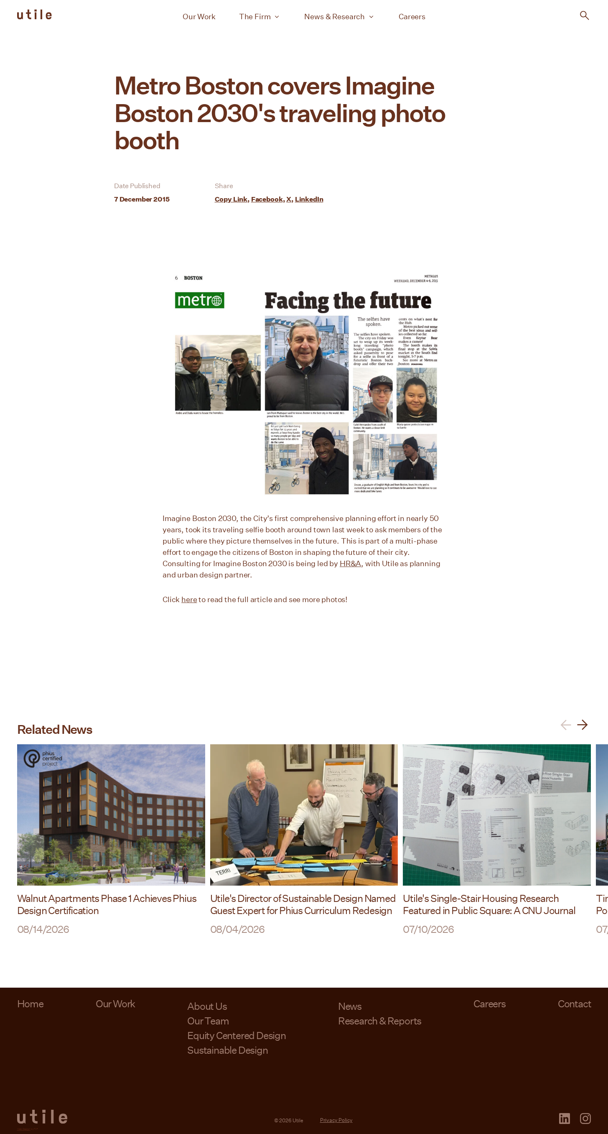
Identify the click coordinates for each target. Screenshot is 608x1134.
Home (30, 1003)
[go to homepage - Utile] (42, 1117)
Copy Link (231, 198)
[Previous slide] (565, 724)
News (349, 1005)
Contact (574, 1003)
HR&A (350, 563)
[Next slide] (582, 724)
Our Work (199, 16)
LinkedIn (309, 198)
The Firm (255, 16)
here (189, 599)
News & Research (334, 16)
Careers (412, 16)
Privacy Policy (336, 1119)
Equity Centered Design (236, 1035)
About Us (206, 1005)
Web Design (24, 1128)
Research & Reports (379, 1020)
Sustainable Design (227, 1049)
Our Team (208, 1020)
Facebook (267, 198)
